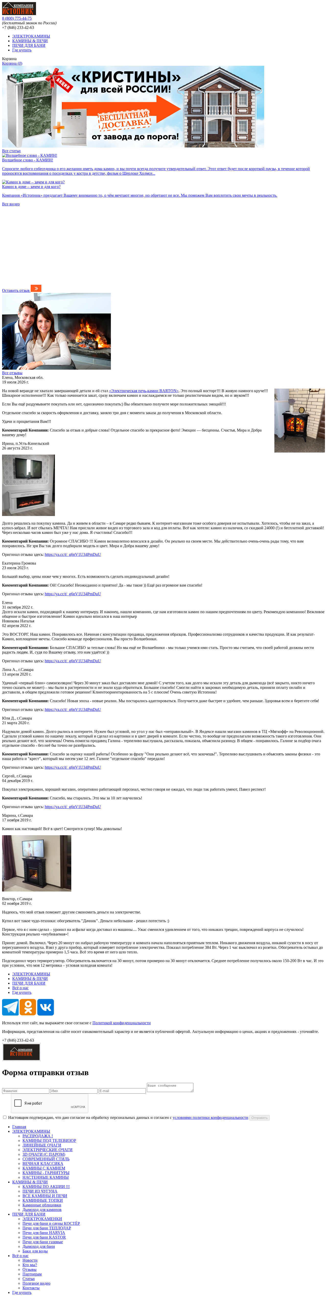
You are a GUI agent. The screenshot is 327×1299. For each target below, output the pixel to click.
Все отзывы (12, 373)
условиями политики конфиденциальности (210, 1117)
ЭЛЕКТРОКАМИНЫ (31, 36)
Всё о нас (20, 988)
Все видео (11, 204)
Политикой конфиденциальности (121, 1023)
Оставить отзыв (16, 290)
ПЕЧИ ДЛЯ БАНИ (28, 45)
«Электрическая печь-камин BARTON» (144, 391)
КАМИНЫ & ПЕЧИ (30, 41)
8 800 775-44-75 (17, 18)
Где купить (21, 50)
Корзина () (12, 63)
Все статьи (11, 151)
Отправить (259, 1118)
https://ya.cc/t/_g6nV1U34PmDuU (73, 554)
